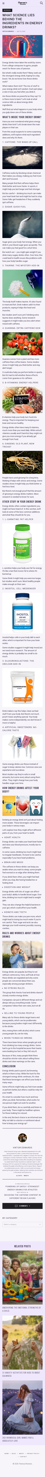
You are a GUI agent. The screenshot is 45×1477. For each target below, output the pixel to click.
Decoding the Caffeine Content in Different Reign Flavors (22, 1196)
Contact (23, 1456)
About (21, 1453)
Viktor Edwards (8, 31)
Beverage (7, 10)
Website (26, 1175)
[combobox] (22, 1224)
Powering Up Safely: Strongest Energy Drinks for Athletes (22, 1188)
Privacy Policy (33, 1453)
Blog (14, 1453)
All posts (19, 1175)
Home (6, 1453)
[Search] (41, 3)
